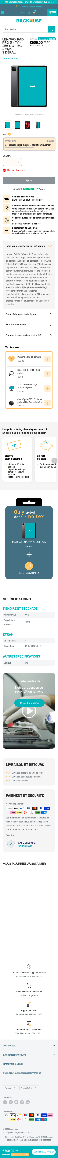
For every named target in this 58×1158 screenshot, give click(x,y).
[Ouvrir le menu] (2, 12)
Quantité (7, 155)
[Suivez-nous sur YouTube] (16, 1102)
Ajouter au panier (43, 1152)
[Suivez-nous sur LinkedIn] (28, 1102)
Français (8, 1088)
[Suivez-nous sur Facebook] (5, 1102)
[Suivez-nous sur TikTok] (22, 1102)
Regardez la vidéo (29, 702)
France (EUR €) (26, 1088)
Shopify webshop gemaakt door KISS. (17, 1132)
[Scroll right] (54, 460)
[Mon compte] (29, 12)
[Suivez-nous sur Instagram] (11, 1102)
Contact (52, 12)
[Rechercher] (51, 29)
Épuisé (29, 180)
